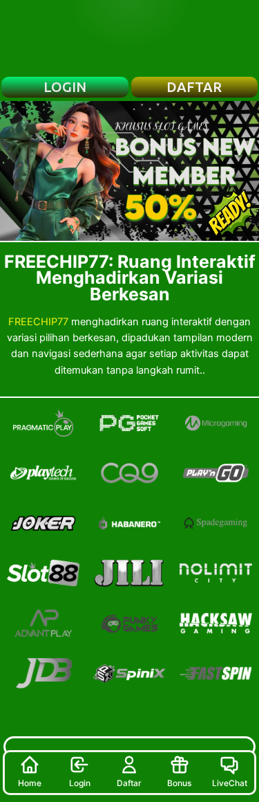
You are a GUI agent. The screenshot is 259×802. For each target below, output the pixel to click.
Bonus (179, 783)
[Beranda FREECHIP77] (130, 38)
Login (79, 783)
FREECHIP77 (38, 322)
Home (29, 783)
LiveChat (229, 783)
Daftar (129, 783)
